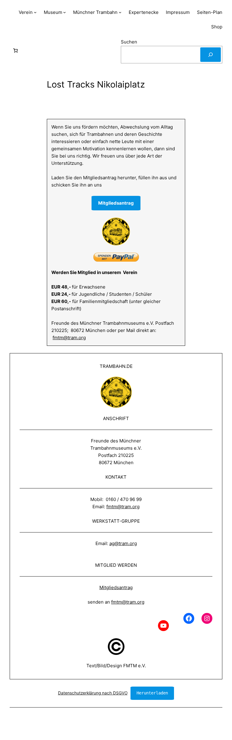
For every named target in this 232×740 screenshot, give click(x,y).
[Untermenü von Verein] (35, 12)
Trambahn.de (116, 366)
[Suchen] (210, 54)
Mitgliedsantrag (116, 587)
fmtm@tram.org (69, 337)
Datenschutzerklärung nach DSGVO (92, 693)
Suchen (129, 42)
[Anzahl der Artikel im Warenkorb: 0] (15, 50)
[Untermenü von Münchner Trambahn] (120, 12)
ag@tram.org (123, 543)
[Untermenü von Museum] (64, 12)
